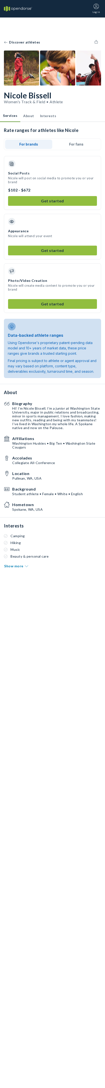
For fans (76, 144)
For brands (28, 144)
